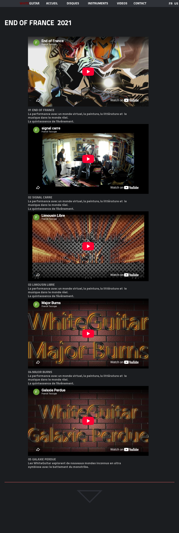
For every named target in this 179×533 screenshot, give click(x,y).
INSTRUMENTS (98, 3)
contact (140, 3)
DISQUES (73, 3)
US (176, 3)
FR (171, 3)
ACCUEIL (52, 3)
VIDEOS (122, 3)
